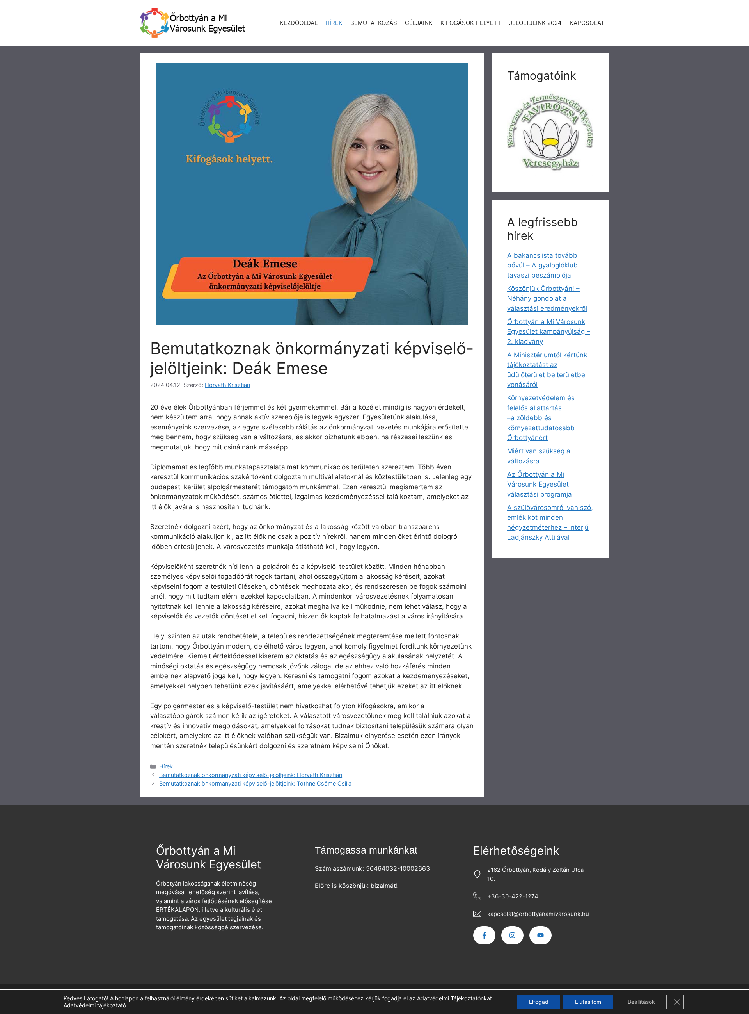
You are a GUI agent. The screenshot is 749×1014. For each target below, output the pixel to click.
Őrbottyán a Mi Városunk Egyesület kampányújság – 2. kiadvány (548, 332)
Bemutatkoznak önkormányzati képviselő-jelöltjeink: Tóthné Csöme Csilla (255, 783)
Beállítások (641, 1001)
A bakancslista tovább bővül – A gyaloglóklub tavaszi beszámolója (542, 265)
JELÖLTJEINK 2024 (535, 23)
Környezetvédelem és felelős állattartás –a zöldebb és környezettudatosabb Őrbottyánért (541, 418)
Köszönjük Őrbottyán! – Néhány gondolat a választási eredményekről (547, 298)
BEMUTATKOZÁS (373, 23)
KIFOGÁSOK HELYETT (470, 23)
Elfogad (538, 1001)
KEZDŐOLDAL (299, 23)
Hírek (166, 766)
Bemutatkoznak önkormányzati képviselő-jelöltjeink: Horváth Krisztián (250, 775)
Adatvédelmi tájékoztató (95, 1005)
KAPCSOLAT (587, 23)
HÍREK (334, 23)
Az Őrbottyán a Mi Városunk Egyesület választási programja (539, 484)
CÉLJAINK (419, 23)
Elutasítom (588, 1001)
